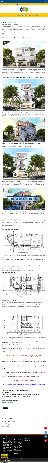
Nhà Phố (23, 356)
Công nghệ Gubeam (4, 455)
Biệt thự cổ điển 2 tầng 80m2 (8, 414)
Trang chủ (4, 18)
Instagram (37, 15)
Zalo (22, 15)
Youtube (30, 15)
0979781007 (19, 15)
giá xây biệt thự (14, 359)
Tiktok (33, 15)
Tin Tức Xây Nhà (10, 18)
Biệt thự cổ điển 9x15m (29, 414)
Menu (2, 1)
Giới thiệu (28, 440)
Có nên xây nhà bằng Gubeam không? (11, 421)
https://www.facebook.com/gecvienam (10, 400)
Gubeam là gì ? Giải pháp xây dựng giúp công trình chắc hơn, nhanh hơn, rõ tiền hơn (20, 419)
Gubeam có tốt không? (8, 424)
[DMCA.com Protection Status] (4, 462)
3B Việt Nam (42, 458)
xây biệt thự (29, 359)
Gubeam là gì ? (6, 426)
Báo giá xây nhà (4, 457)
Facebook (26, 15)
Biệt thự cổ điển (10, 402)
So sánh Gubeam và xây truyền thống (11, 427)
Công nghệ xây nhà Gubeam (9, 423)
